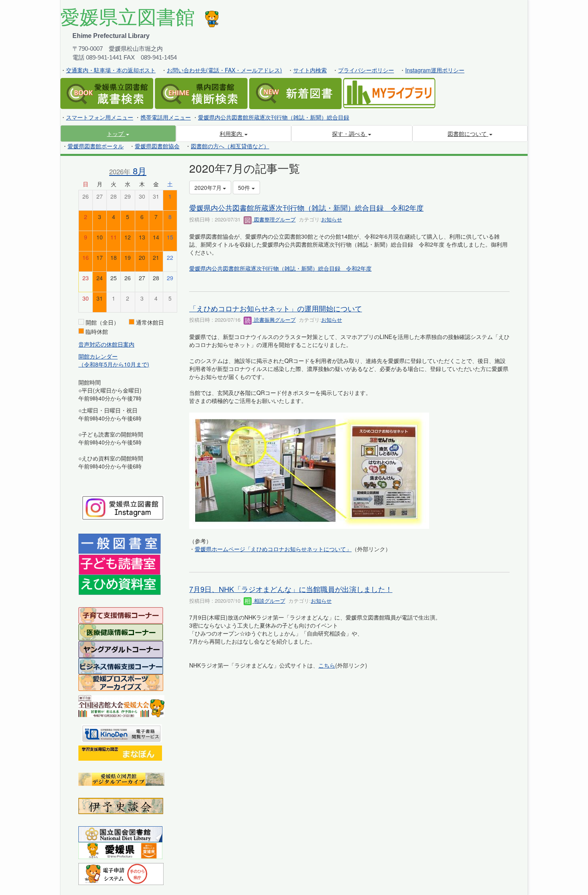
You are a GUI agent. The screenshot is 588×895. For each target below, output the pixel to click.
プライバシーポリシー (366, 70)
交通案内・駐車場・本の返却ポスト (111, 70)
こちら (326, 665)
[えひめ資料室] (119, 584)
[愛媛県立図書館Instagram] (123, 507)
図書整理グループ (274, 219)
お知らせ (331, 219)
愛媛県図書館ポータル (96, 146)
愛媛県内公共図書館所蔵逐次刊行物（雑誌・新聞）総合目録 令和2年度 (306, 207)
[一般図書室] (119, 543)
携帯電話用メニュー (165, 117)
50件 (245, 187)
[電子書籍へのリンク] (121, 732)
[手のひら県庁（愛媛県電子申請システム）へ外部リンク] (121, 873)
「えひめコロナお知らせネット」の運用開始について (275, 308)
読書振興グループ (274, 319)
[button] (118, 134)
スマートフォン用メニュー (99, 117)
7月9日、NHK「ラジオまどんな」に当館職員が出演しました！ (290, 589)
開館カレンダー (98, 356)
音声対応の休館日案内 (106, 344)
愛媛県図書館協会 (157, 146)
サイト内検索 (310, 70)
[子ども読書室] (119, 564)
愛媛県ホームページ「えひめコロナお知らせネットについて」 (273, 549)
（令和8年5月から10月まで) (113, 364)
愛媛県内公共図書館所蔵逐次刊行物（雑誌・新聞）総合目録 (273, 117)
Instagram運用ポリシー (434, 70)
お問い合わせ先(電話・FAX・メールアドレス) (224, 70)
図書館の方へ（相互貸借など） (230, 146)
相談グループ (268, 600)
